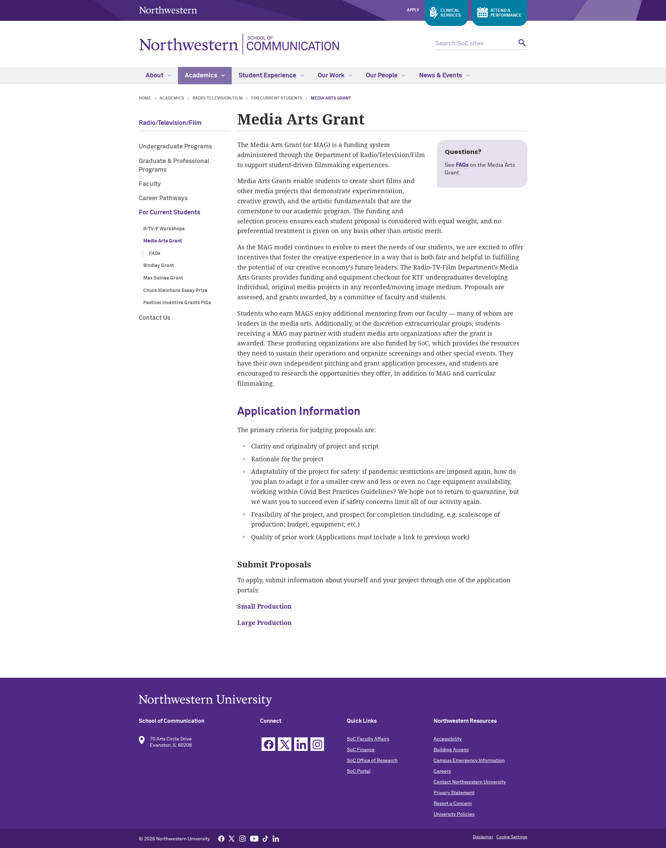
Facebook (268, 744)
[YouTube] (254, 838)
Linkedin (301, 744)
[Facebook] (221, 838)
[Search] (521, 44)
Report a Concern (453, 803)
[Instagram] (242, 838)
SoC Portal (358, 771)
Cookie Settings (511, 837)
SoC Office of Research (372, 760)
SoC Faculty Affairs (368, 739)
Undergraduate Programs (175, 147)
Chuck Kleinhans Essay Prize (175, 290)
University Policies (454, 814)
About (155, 75)
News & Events (441, 75)
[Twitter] (232, 838)
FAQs (154, 253)
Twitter (284, 744)
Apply (413, 10)
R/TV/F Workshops (164, 228)
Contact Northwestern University (470, 782)
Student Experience (268, 75)
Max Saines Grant (163, 278)
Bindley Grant (158, 265)
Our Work (332, 75)
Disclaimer (483, 837)
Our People (382, 75)
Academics (202, 75)
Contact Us (154, 318)
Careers (442, 771)
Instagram (317, 744)
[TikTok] (265, 838)
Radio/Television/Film (218, 98)
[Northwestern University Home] (168, 10)
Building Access (451, 749)
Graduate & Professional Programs (174, 165)
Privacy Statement (454, 792)
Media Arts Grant (162, 241)
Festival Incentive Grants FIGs (177, 302)
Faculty (150, 184)
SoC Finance (361, 749)
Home (145, 98)
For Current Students (276, 98)
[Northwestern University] (333, 700)
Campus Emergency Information (469, 760)
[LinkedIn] (276, 838)
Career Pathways (163, 198)
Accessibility (448, 739)
